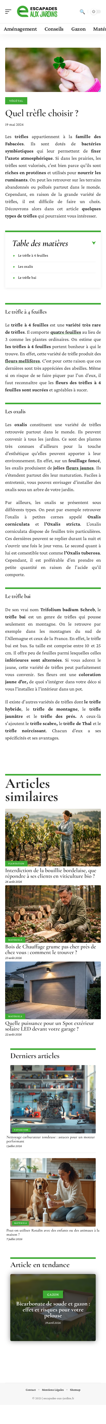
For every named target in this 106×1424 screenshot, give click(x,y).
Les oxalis (25, 266)
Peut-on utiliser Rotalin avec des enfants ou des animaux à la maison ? (52, 1232)
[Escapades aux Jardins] (37, 11)
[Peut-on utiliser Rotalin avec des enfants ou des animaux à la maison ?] (53, 1192)
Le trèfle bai (27, 277)
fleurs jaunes (80, 467)
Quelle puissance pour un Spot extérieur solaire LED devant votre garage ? (49, 1026)
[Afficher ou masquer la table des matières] (82, 243)
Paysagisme (21, 1129)
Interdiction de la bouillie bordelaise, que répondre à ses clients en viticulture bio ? (50, 873)
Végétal (16, 101)
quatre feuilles (65, 332)
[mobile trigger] (9, 11)
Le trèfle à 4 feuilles (33, 255)
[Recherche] (82, 11)
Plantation (16, 863)
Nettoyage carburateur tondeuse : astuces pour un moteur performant (50, 1139)
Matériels (15, 939)
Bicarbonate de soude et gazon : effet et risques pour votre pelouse (53, 1309)
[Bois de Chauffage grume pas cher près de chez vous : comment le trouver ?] (53, 914)
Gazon (53, 1294)
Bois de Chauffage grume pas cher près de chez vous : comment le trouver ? (50, 949)
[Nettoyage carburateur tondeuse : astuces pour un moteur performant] (53, 1099)
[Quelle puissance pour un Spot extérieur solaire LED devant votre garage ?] (53, 990)
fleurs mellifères (22, 361)
